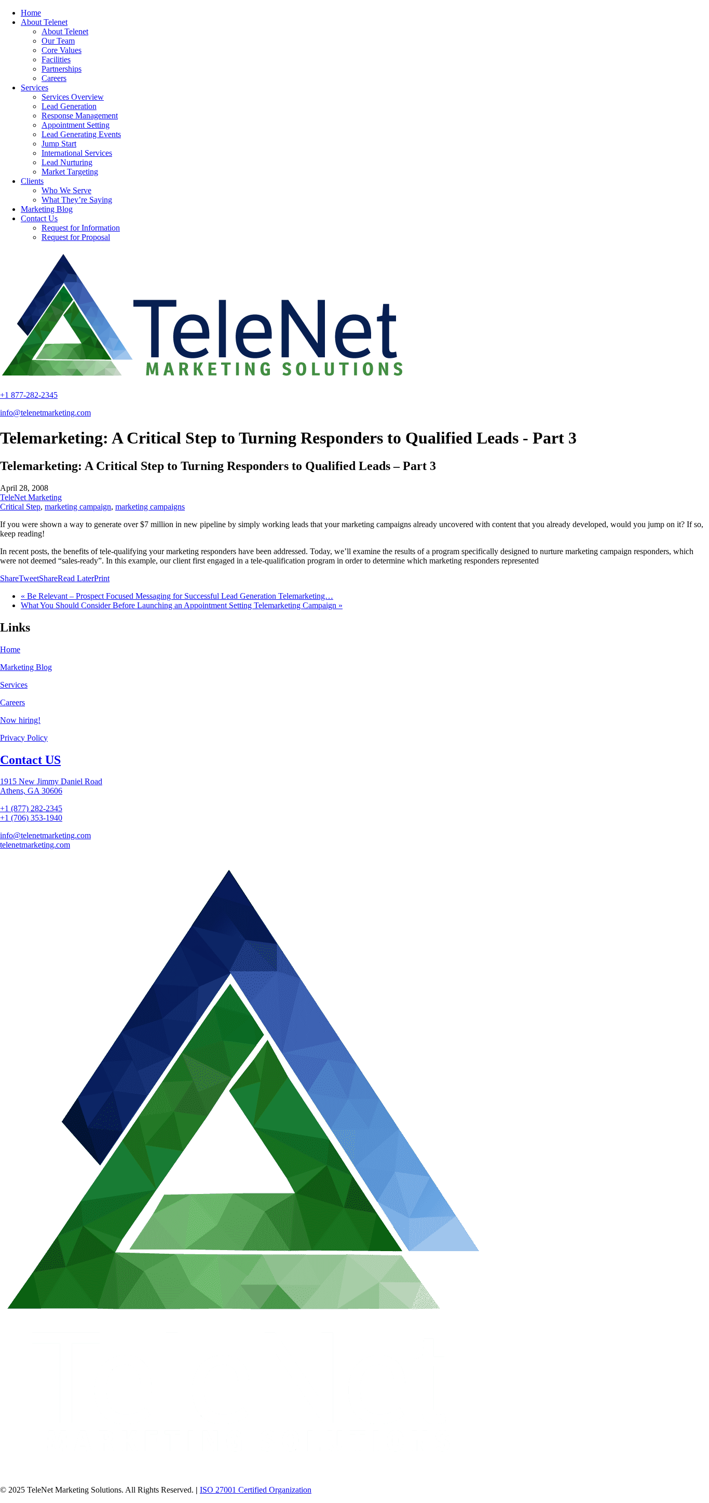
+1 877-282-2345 (29, 395)
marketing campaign (78, 506)
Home (10, 649)
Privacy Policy (24, 737)
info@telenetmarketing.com (45, 412)
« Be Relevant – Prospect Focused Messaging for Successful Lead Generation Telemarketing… (177, 596)
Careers (12, 702)
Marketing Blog (26, 667)
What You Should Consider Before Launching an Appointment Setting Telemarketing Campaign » (182, 605)
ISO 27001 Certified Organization (255, 1489)
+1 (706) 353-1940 (31, 817)
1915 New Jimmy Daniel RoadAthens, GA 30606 (51, 786)
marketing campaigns (150, 506)
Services (14, 684)
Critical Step (20, 506)
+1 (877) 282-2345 (31, 808)
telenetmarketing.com (35, 844)
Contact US (30, 760)
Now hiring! (20, 720)
